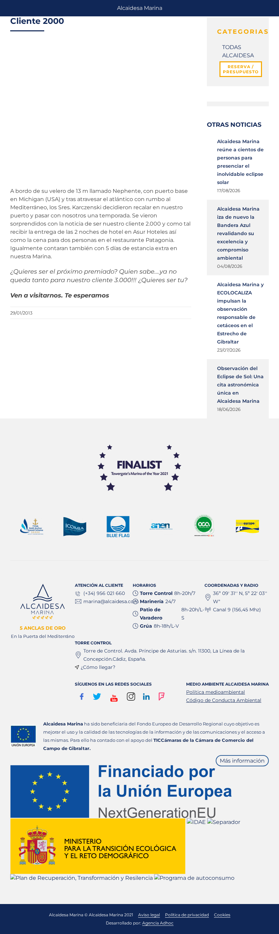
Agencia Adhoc (158, 922)
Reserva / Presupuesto (241, 69)
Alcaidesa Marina (139, 8)
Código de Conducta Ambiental (223, 700)
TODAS (231, 47)
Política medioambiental (215, 692)
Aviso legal (149, 914)
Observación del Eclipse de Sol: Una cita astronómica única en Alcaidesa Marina (240, 384)
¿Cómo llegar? (98, 667)
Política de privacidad (187, 914)
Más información (242, 760)
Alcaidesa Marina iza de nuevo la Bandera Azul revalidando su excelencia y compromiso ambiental (238, 233)
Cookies (222, 914)
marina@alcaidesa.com (111, 601)
